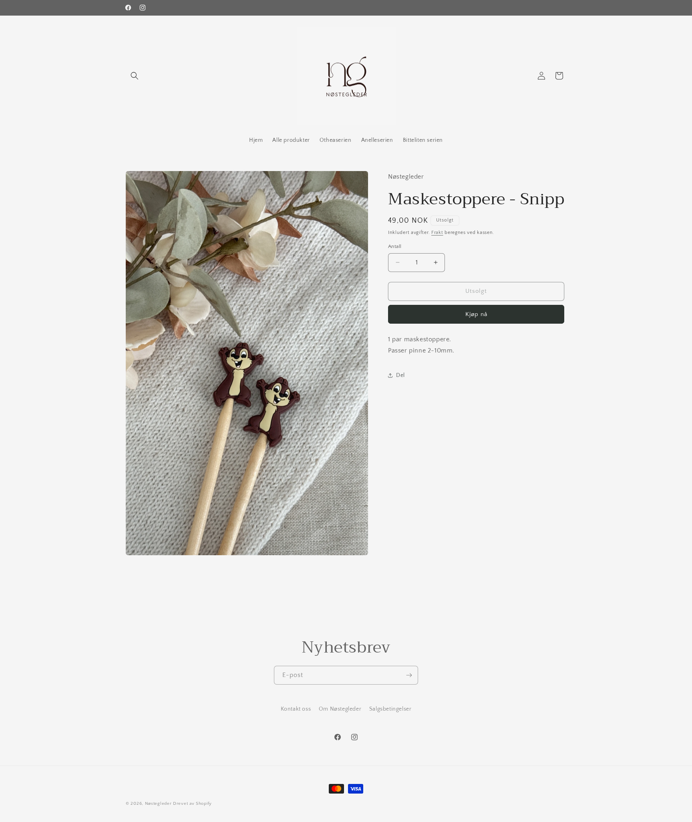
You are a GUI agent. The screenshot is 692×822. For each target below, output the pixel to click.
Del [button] (400, 375)
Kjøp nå (476, 314)
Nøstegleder (158, 803)
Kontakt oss (296, 709)
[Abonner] (409, 675)
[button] (134, 76)
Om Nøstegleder (340, 709)
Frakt (437, 232)
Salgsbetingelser (390, 709)
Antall (394, 246)
